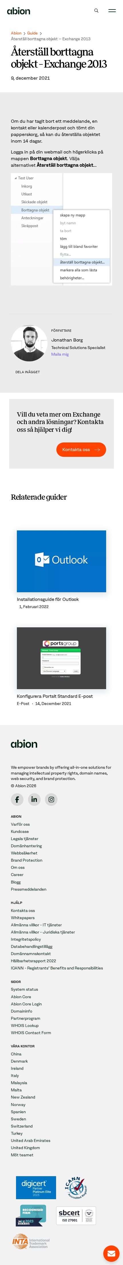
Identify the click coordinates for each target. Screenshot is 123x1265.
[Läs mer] (61, 570)
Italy (15, 1075)
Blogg (16, 882)
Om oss (18, 867)
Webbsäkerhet (24, 853)
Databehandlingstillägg (31, 946)
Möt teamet (22, 1155)
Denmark (19, 1061)
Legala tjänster (24, 838)
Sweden (18, 1119)
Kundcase (20, 831)
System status (24, 989)
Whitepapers (23, 917)
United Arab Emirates (30, 1140)
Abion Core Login (26, 1004)
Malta (16, 1090)
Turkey (17, 1133)
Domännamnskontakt (31, 953)
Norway (18, 1104)
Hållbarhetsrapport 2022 (33, 961)
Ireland (17, 1068)
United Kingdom (25, 1147)
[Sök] (96, 11)
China (16, 1054)
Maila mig (60, 354)
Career (17, 874)
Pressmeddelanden (28, 889)
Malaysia (19, 1082)
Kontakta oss (76, 449)
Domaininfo (21, 1011)
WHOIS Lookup (25, 1025)
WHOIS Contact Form (31, 1032)
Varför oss (20, 824)
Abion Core (21, 996)
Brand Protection (26, 860)
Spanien (18, 1111)
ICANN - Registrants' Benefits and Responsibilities (57, 968)
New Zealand (23, 1097)
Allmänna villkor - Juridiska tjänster (43, 932)
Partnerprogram (25, 1018)
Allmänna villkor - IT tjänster (36, 925)
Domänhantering (26, 846)
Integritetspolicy (26, 939)
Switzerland (22, 1126)
